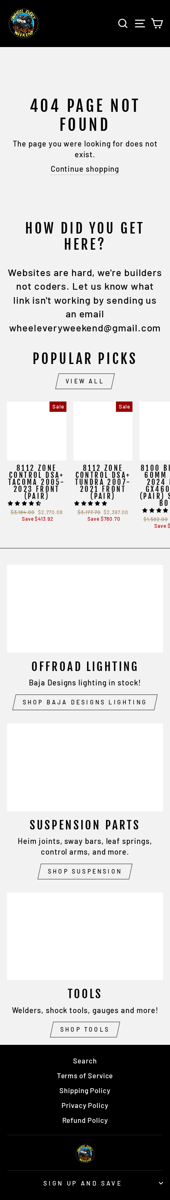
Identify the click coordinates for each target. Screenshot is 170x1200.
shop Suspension (85, 871)
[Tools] (85, 936)
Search (85, 1060)
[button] (25, 503)
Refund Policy (85, 1120)
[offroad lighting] (85, 609)
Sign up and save (83, 1183)
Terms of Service (85, 1075)
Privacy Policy (85, 1105)
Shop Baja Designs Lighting (85, 702)
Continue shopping (85, 168)
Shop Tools (85, 1029)
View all (85, 381)
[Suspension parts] (85, 767)
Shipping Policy (85, 1090)
